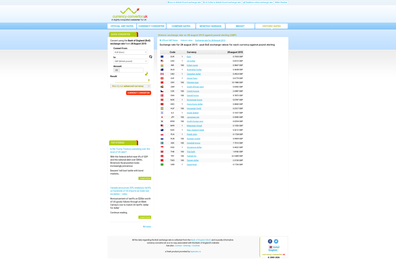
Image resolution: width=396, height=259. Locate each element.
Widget (240, 26)
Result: (113, 76)
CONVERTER (139, 93)
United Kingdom (274, 248)
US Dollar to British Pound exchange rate (222, 2)
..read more (144, 178)
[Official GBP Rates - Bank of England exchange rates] (130, 13)
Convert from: (120, 48)
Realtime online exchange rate (259, 2)
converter (151, 26)
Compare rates (181, 26)
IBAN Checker (281, 2)
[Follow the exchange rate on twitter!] (276, 241)
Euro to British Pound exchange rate (185, 2)
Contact (178, 245)
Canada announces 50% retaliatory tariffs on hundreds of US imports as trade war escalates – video (130, 191)
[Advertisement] (221, 14)
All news (147, 226)
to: (114, 57)
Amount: (117, 66)
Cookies (196, 245)
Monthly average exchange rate (210, 27)
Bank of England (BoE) (201, 240)
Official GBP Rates (122, 26)
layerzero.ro (195, 251)
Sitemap (187, 245)
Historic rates (272, 26)
